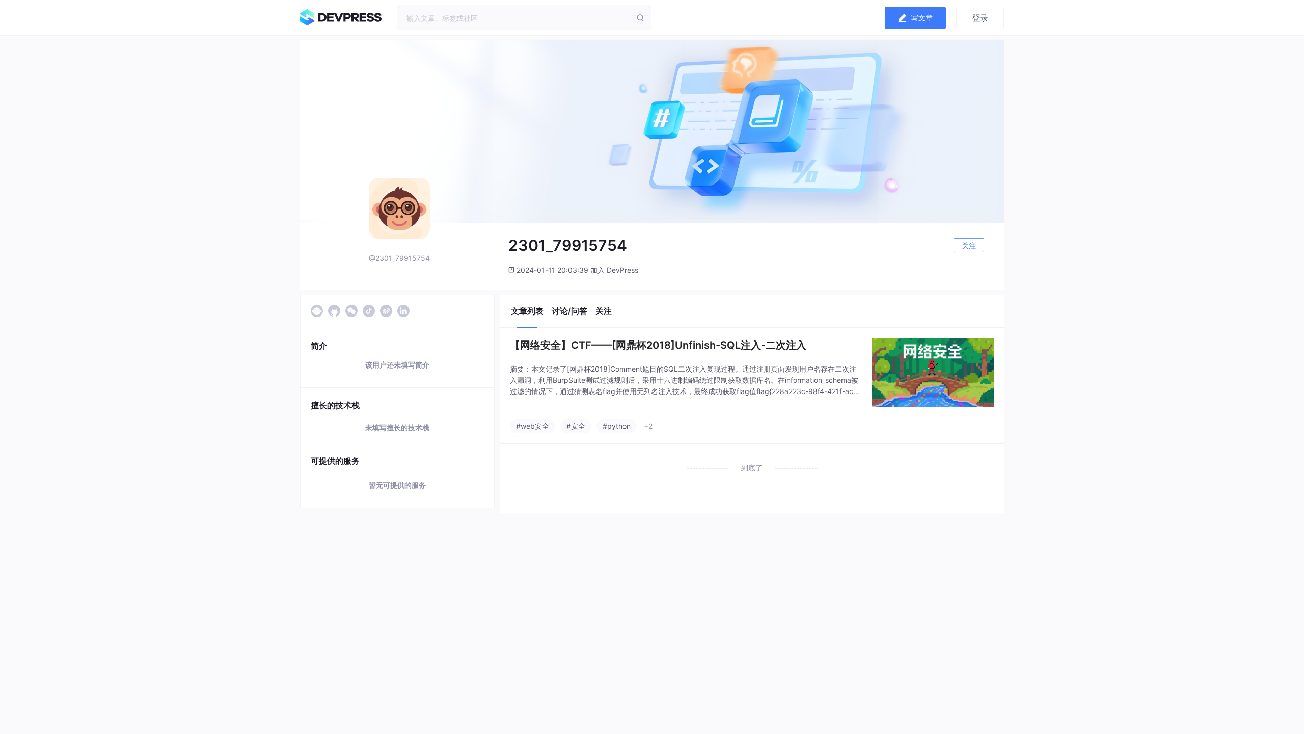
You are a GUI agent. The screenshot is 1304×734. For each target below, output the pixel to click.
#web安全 (532, 426)
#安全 (575, 426)
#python (617, 426)
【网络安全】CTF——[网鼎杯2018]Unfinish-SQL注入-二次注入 (658, 345)
